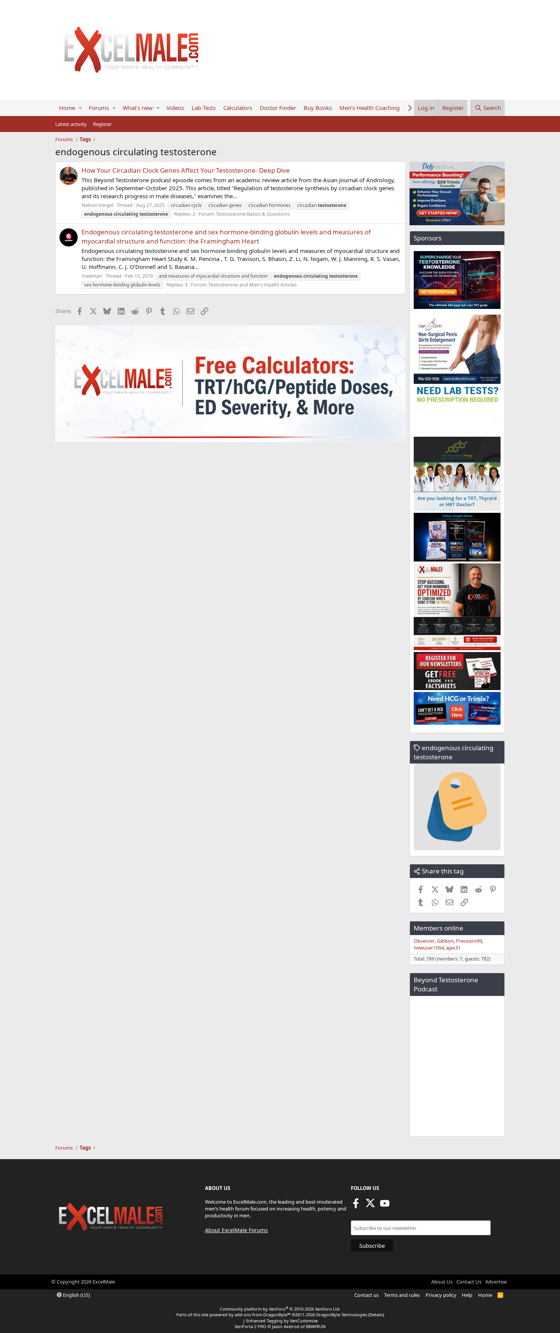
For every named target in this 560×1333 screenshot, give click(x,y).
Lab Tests (204, 107)
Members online (438, 928)
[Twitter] (370, 1205)
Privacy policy (441, 1295)
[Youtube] (385, 1205)
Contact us (366, 1295)
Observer (424, 940)
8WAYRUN (315, 1326)
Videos (175, 107)
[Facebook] (356, 1205)
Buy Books (318, 107)
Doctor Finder (278, 107)
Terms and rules (402, 1295)
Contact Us (469, 1281)
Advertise (496, 1281)
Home (67, 107)
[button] (80, 108)
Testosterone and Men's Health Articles (252, 284)
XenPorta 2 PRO (250, 1326)
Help (467, 1295)
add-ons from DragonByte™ (263, 1314)
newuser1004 (429, 947)
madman (92, 275)
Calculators (237, 107)
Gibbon (445, 940)
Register (102, 124)
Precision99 (469, 940)
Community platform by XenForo (280, 1309)
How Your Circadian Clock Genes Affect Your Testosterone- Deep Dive (186, 170)
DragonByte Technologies (341, 1314)
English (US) (76, 1295)
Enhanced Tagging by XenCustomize (282, 1320)
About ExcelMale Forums (236, 1230)
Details (376, 1314)
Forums (99, 107)
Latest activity (71, 124)
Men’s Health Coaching (369, 107)
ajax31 (453, 947)
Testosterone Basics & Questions (253, 213)
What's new (138, 107)
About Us (442, 1281)
